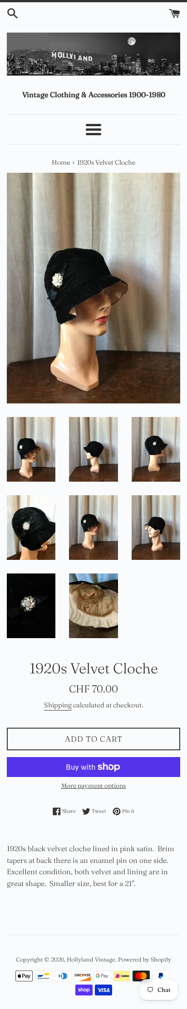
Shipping (58, 705)
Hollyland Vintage (91, 959)
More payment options (93, 786)
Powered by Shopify (144, 959)
